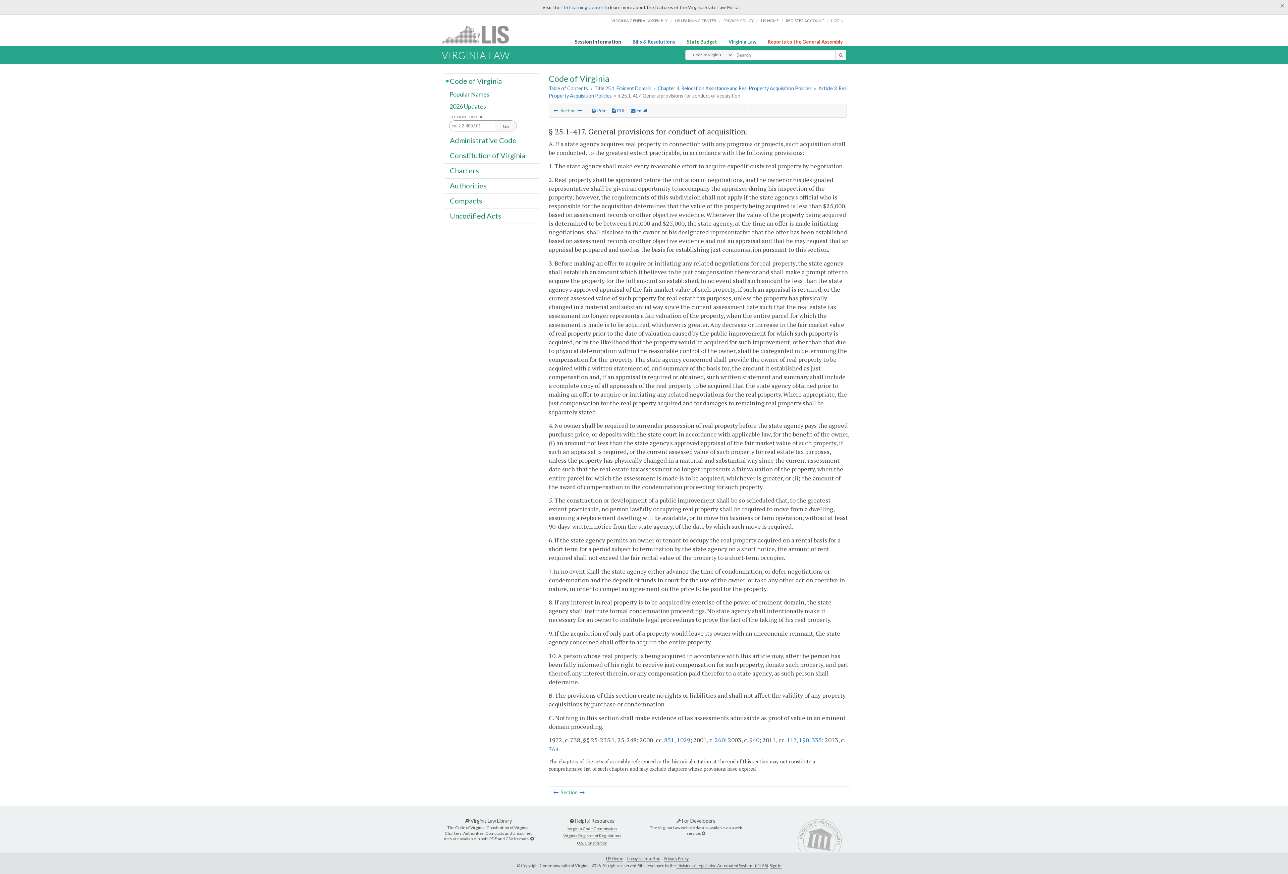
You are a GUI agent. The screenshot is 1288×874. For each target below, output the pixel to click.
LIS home (770, 20)
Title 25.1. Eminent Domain (622, 88)
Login (837, 20)
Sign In (776, 865)
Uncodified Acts (475, 216)
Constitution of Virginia (487, 155)
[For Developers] (703, 833)
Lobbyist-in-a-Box (643, 858)
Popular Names (469, 94)
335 (817, 740)
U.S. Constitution (592, 843)
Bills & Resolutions (654, 42)
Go (506, 126)
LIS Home (614, 858)
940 (754, 740)
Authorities (468, 185)
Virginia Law (742, 42)
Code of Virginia (476, 80)
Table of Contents (568, 88)
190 (804, 740)
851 (669, 740)
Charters (464, 170)
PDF (621, 110)
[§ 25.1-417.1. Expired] (580, 110)
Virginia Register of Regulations (592, 835)
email (641, 110)
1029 (683, 740)
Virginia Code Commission (592, 828)
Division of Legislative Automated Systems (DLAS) (722, 865)
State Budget (702, 42)
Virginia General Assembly (639, 20)
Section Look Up (466, 117)
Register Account (805, 20)
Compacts (466, 200)
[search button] (840, 55)
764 (554, 749)
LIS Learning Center (582, 7)
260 (720, 740)
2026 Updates (467, 106)
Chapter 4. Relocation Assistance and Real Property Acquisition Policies (735, 88)
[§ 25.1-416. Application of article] (556, 110)
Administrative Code (483, 140)
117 (791, 740)
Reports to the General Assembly (805, 42)
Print (601, 110)
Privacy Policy (738, 20)
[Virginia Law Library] (532, 838)
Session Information (598, 42)
